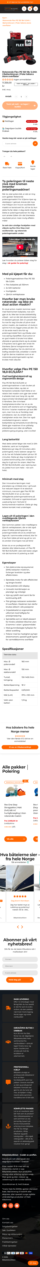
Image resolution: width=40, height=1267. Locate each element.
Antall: (8, 96)
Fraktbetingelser (9, 1242)
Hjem (4, 18)
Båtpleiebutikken (8, 1260)
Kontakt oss (7, 1222)
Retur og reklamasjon (12, 1234)
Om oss (5, 1219)
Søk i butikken (8, 1230)
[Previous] (4, 156)
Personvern (7, 1238)
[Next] (11, 156)
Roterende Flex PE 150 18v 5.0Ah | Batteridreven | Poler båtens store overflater (17, 22)
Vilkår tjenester (9, 1246)
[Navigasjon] (35, 8)
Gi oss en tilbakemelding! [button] (20, 747)
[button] (8, 79)
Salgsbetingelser (10, 1226)
